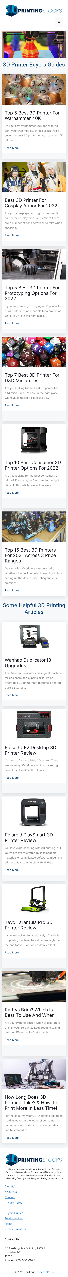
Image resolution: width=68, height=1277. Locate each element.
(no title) (10, 1186)
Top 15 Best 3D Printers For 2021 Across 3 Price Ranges (30, 555)
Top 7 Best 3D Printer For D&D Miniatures (32, 377)
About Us (11, 1191)
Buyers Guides (14, 1213)
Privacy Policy (13, 1202)
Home (8, 1223)
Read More (12, 148)
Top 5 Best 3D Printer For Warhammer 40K (32, 115)
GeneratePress (45, 1272)
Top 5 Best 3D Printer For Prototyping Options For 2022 (32, 293)
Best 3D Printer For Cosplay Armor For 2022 (31, 203)
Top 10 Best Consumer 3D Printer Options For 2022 (33, 465)
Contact (10, 1197)
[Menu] (59, 22)
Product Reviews (15, 1229)
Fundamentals (14, 1218)
